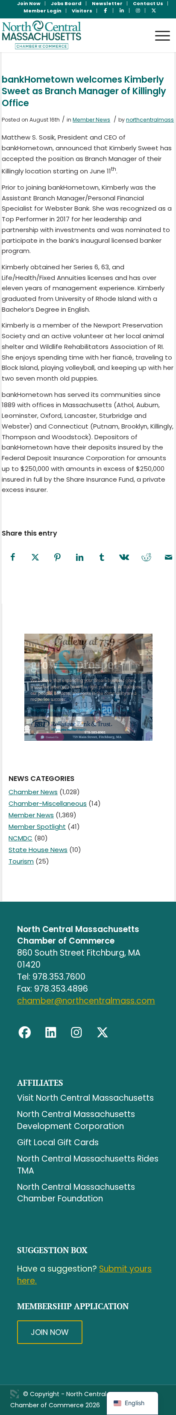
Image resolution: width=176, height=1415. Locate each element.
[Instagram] (76, 1032)
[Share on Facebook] (13, 557)
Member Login (42, 10)
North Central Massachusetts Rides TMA (87, 1165)
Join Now (50, 1332)
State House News (38, 849)
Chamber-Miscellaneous (48, 803)
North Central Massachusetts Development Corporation (76, 1120)
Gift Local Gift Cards (58, 1142)
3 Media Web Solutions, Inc (14, 1394)
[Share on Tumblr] (102, 557)
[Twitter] (102, 1032)
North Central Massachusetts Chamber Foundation (76, 1193)
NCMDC (20, 838)
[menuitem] (29, 3)
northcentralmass (150, 119)
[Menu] (158, 27)
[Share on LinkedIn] (79, 557)
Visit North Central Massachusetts (85, 1098)
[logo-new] (71, 35)
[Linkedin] (51, 1032)
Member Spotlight (37, 826)
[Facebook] (24, 1032)
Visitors (82, 10)
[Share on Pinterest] (57, 557)
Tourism (21, 861)
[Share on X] (35, 557)
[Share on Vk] (124, 557)
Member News (91, 119)
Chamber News (33, 791)
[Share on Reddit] (146, 557)
